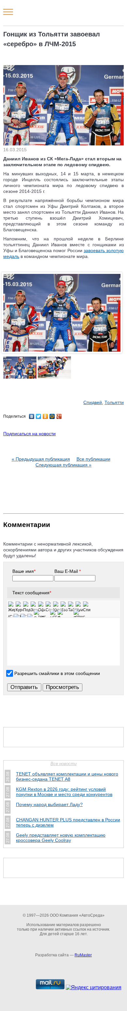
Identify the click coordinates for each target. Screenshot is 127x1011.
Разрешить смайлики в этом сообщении (57, 673)
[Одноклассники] (45, 416)
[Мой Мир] (52, 416)
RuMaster (83, 955)
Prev (9, 319)
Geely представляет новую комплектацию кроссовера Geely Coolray (61, 837)
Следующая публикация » (63, 464)
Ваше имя (23, 571)
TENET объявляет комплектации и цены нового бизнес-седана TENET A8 (67, 776)
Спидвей (92, 402)
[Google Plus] (59, 416)
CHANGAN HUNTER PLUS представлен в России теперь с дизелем (68, 822)
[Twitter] (38, 416)
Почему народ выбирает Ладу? (49, 804)
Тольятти (114, 402)
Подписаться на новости (29, 433)
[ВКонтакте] (31, 416)
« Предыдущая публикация (41, 459)
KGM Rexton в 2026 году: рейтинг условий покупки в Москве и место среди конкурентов (64, 792)
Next (117, 319)
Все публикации (93, 459)
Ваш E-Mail (67, 571)
